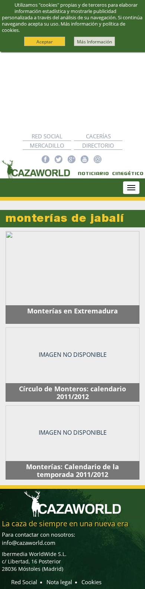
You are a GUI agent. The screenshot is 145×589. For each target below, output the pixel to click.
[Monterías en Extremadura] (72, 277)
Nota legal (59, 582)
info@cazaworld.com (28, 542)
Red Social (47, 136)
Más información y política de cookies (63, 26)
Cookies (91, 582)
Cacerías (98, 136)
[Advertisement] (72, 92)
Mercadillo (47, 145)
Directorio (98, 145)
